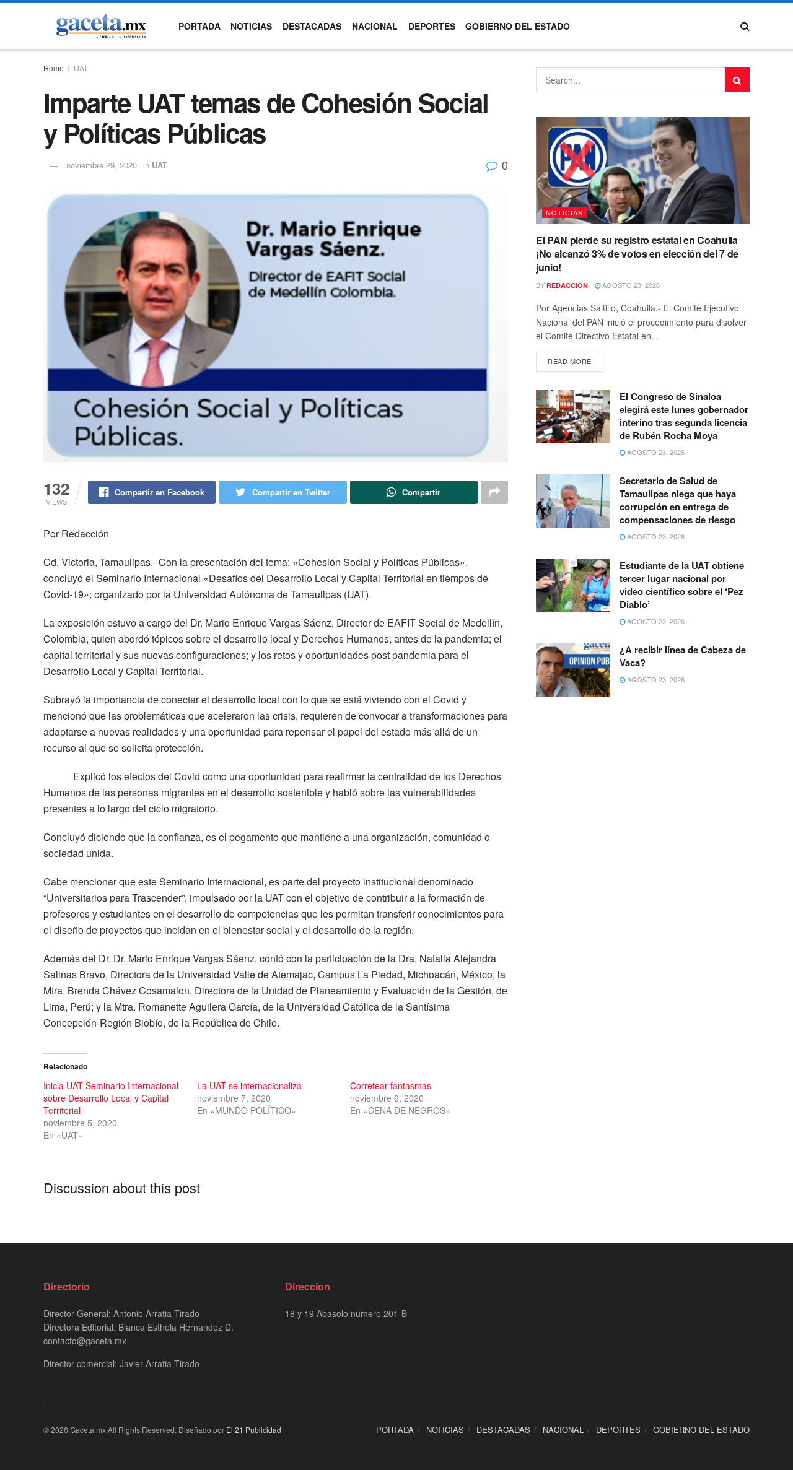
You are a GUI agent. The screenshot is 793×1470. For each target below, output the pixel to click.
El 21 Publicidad (253, 1429)
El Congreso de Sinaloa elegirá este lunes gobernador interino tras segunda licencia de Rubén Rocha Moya (684, 415)
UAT (81, 68)
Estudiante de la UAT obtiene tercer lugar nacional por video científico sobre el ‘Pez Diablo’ (682, 585)
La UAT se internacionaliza (249, 1085)
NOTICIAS (251, 26)
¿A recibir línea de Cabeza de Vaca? (683, 656)
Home (53, 68)
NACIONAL (375, 26)
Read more (570, 361)
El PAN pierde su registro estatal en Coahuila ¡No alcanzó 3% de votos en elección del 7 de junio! (637, 254)
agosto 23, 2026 (630, 285)
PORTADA (199, 26)
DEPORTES (431, 26)
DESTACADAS (312, 26)
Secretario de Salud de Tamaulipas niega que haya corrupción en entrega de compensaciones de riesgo (678, 500)
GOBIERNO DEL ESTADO (517, 26)
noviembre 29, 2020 (101, 165)
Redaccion (567, 285)
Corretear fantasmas (390, 1085)
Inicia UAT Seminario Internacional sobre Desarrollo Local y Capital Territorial (110, 1097)
